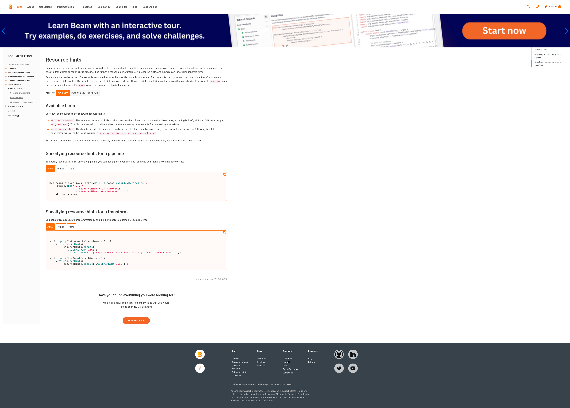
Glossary (11, 111)
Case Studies (150, 6)
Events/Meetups (290, 369)
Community (104, 6)
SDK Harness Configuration (22, 102)
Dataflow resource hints (188, 140)
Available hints (541, 49)
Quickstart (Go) (239, 372)
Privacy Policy (274, 384)
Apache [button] (552, 6)
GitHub (311, 362)
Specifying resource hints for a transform (547, 63)
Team (285, 362)
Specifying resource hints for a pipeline (548, 56)
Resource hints (16, 98)
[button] (283, 46)
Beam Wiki (12, 115)
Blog (134, 6)
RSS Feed (287, 384)
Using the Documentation (19, 64)
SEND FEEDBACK (136, 320)
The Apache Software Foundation (249, 384)
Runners (261, 365)
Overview (236, 358)
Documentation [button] (65, 6)
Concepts (261, 358)
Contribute (121, 6)
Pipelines (261, 362)
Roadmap (87, 6)
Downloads (237, 375)
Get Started (45, 6)
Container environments (20, 93)
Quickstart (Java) (240, 362)
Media (285, 365)
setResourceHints (137, 220)
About (30, 6)
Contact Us (288, 373)
